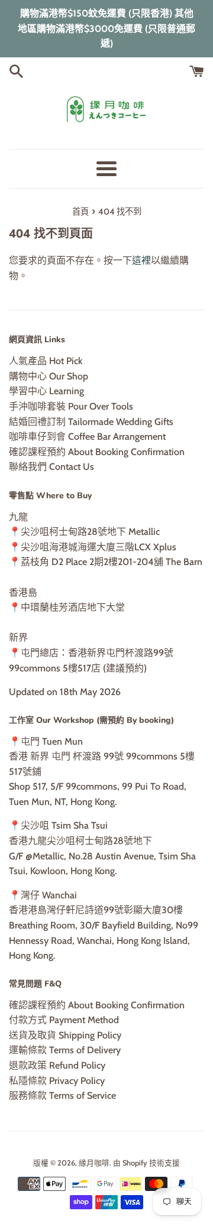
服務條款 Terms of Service (62, 1095)
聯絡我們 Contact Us (51, 466)
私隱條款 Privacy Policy (57, 1080)
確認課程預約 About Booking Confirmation (97, 451)
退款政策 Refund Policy (57, 1065)
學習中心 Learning (46, 391)
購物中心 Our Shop (48, 376)
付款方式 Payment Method (64, 1019)
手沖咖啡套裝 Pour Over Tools (71, 406)
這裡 (141, 260)
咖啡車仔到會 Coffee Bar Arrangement (87, 436)
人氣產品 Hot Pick (45, 360)
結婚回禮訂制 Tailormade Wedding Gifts (91, 421)
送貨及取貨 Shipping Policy (65, 1035)
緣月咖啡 (94, 1162)
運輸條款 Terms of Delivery (65, 1050)
